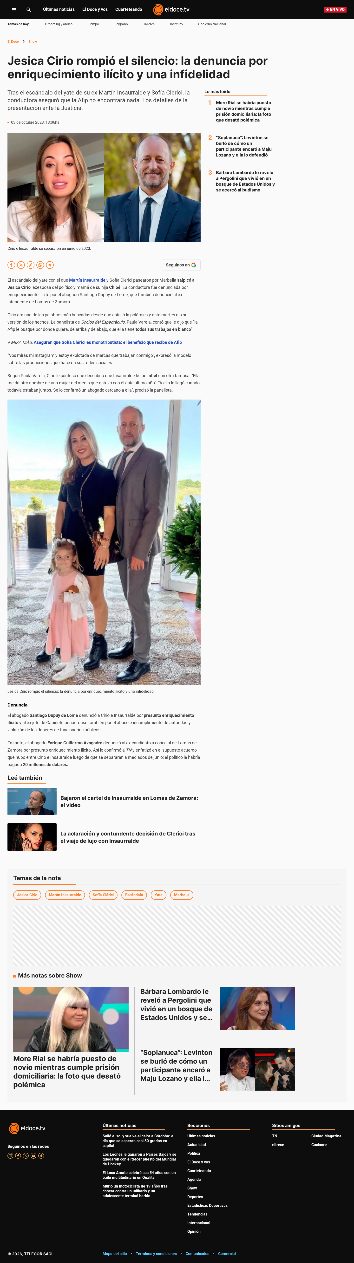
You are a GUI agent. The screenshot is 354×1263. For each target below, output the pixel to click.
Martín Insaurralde (87, 280)
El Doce (13, 41)
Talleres (149, 24)
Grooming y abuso (58, 24)
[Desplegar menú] (10, 10)
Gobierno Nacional (212, 24)
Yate (159, 895)
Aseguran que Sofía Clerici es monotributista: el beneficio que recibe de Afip (108, 342)
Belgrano (121, 24)
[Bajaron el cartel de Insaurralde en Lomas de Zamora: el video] (32, 801)
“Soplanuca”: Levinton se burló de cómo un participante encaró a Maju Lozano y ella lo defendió (244, 146)
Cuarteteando (128, 9)
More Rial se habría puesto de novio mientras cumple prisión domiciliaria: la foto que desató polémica (243, 111)
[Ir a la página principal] (171, 9)
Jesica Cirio (27, 895)
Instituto (176, 24)
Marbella (182, 895)
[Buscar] (28, 10)
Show (32, 41)
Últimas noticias (59, 9)
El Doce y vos (95, 9)
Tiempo (93, 24)
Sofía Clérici (103, 895)
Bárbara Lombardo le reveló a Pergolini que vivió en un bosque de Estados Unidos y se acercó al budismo (245, 181)
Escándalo (134, 895)
